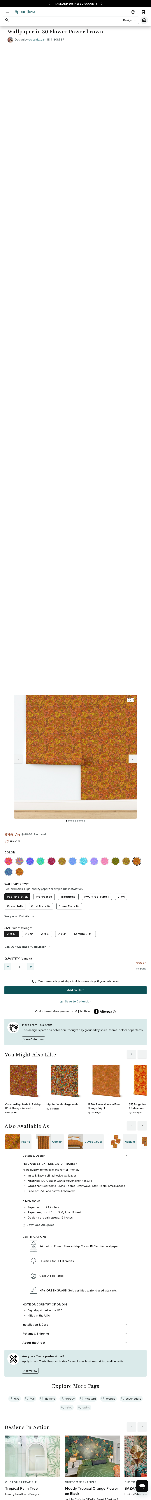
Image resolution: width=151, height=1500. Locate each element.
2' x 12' (11, 934)
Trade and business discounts (75, 3)
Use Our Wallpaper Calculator (27, 947)
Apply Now (30, 1370)
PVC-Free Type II (96, 896)
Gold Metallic (41, 906)
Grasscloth (15, 906)
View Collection (33, 1039)
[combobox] (130, 20)
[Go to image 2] (69, 821)
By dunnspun (135, 1112)
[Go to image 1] (66, 821)
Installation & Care (75, 1325)
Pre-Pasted (44, 896)
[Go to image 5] (75, 821)
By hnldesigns (94, 1112)
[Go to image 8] (82, 821)
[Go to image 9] (84, 821)
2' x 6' (45, 934)
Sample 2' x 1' (84, 934)
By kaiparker (11, 1112)
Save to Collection (75, 1001)
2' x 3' (62, 934)
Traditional (68, 896)
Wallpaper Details (19, 916)
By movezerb (52, 1108)
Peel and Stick (17, 896)
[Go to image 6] (77, 821)
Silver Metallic (69, 906)
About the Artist (75, 1343)
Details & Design (75, 1156)
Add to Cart (75, 990)
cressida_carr (37, 39)
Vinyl (121, 896)
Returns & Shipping (75, 1334)
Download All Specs (38, 1225)
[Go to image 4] (73, 821)
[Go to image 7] (80, 821)
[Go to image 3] (71, 821)
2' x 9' (28, 934)
